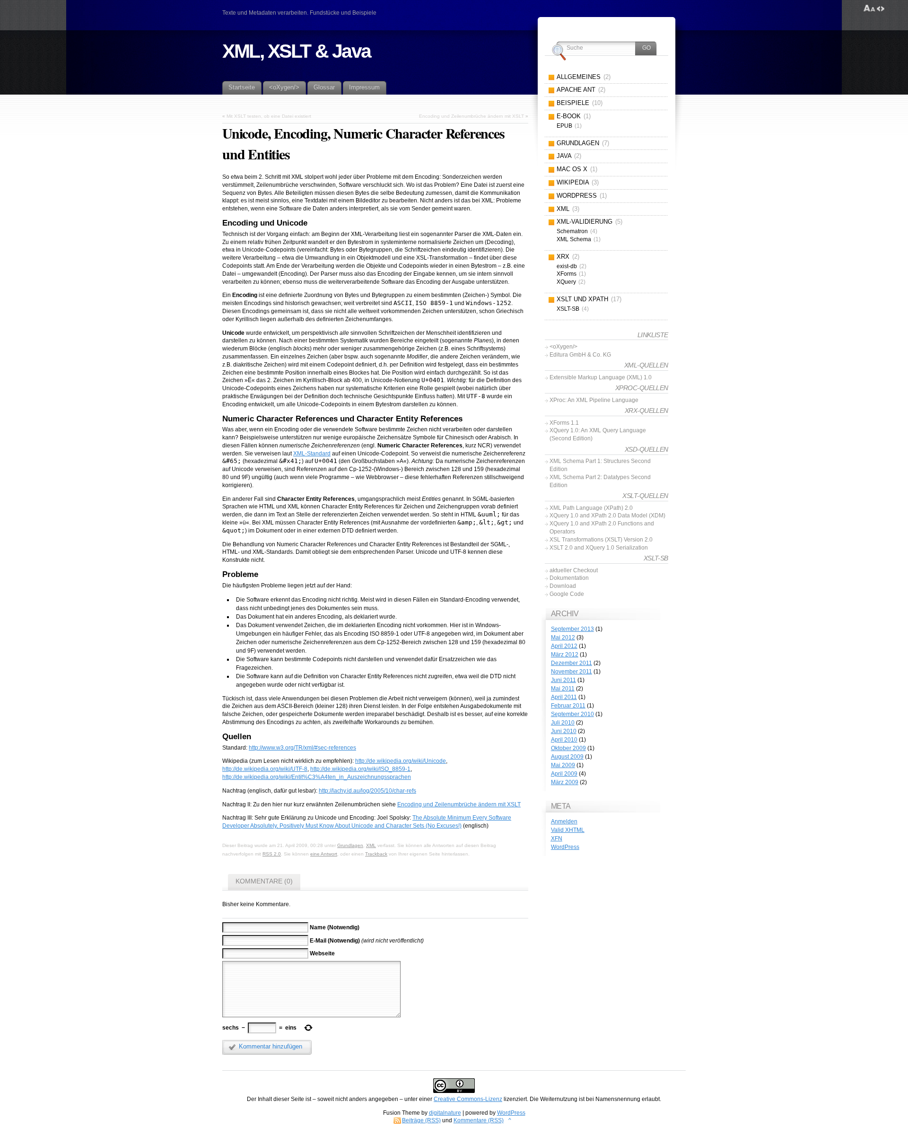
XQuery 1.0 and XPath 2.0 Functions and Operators (602, 527)
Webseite (322, 953)
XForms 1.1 (564, 422)
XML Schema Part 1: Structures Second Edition (600, 465)
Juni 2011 (563, 680)
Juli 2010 (563, 722)
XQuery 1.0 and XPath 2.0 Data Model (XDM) (607, 515)
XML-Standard (312, 453)
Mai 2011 (563, 688)
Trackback (376, 853)
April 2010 (564, 739)
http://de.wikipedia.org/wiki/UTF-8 (264, 769)
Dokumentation (569, 578)
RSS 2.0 (271, 853)
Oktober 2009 (568, 748)
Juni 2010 (563, 731)
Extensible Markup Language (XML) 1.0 (601, 377)
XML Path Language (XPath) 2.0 (591, 508)
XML (371, 845)
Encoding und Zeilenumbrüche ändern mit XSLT (471, 116)
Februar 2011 (568, 705)
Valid (568, 830)
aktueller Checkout (574, 570)
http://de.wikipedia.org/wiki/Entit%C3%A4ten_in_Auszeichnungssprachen (316, 777)
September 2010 (572, 714)
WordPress (565, 847)
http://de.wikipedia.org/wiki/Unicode (400, 761)
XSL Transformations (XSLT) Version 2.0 (601, 539)
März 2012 (564, 654)
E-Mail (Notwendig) (335, 940)
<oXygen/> (563, 346)
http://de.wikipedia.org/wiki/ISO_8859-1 (360, 769)
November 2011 (571, 671)
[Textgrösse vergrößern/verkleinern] (869, 8)
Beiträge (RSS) (421, 1120)
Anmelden (564, 821)
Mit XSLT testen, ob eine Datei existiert (269, 116)
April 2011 (564, 697)
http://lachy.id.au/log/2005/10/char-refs (367, 790)
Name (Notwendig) (334, 927)
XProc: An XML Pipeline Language (594, 400)
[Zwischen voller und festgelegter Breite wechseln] (880, 8)
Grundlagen (350, 845)
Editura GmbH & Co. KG (580, 354)
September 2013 (572, 629)
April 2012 (564, 646)
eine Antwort (323, 853)
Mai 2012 (563, 637)
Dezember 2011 (571, 663)
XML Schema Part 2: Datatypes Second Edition (600, 481)
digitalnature (445, 1113)
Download (563, 586)
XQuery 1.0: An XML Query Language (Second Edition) (598, 434)
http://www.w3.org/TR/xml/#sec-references (302, 747)
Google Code (567, 594)
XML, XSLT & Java (296, 51)
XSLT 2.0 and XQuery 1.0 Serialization (599, 547)
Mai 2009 (563, 765)
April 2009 (564, 773)
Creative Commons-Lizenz (468, 1099)
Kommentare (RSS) (479, 1120)
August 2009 (567, 756)
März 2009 (564, 782)
